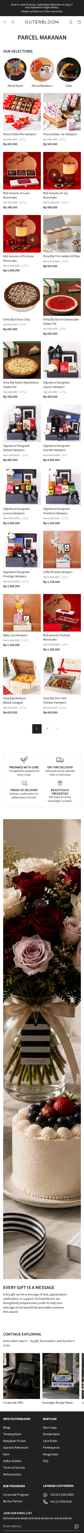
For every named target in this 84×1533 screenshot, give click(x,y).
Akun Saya (50, 1427)
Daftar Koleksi (12, 1461)
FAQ (45, 1461)
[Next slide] (73, 72)
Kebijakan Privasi (14, 1441)
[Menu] (4, 22)
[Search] (13, 22)
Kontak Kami (51, 1434)
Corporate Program (16, 1495)
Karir (6, 1454)
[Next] (57, 729)
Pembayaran (51, 1448)
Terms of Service (14, 1468)
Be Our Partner (12, 1501)
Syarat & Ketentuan (15, 1448)
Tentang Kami (12, 1434)
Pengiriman (50, 1454)
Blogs (6, 1427)
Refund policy (12, 1474)
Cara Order (50, 1441)
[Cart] (79, 22)
